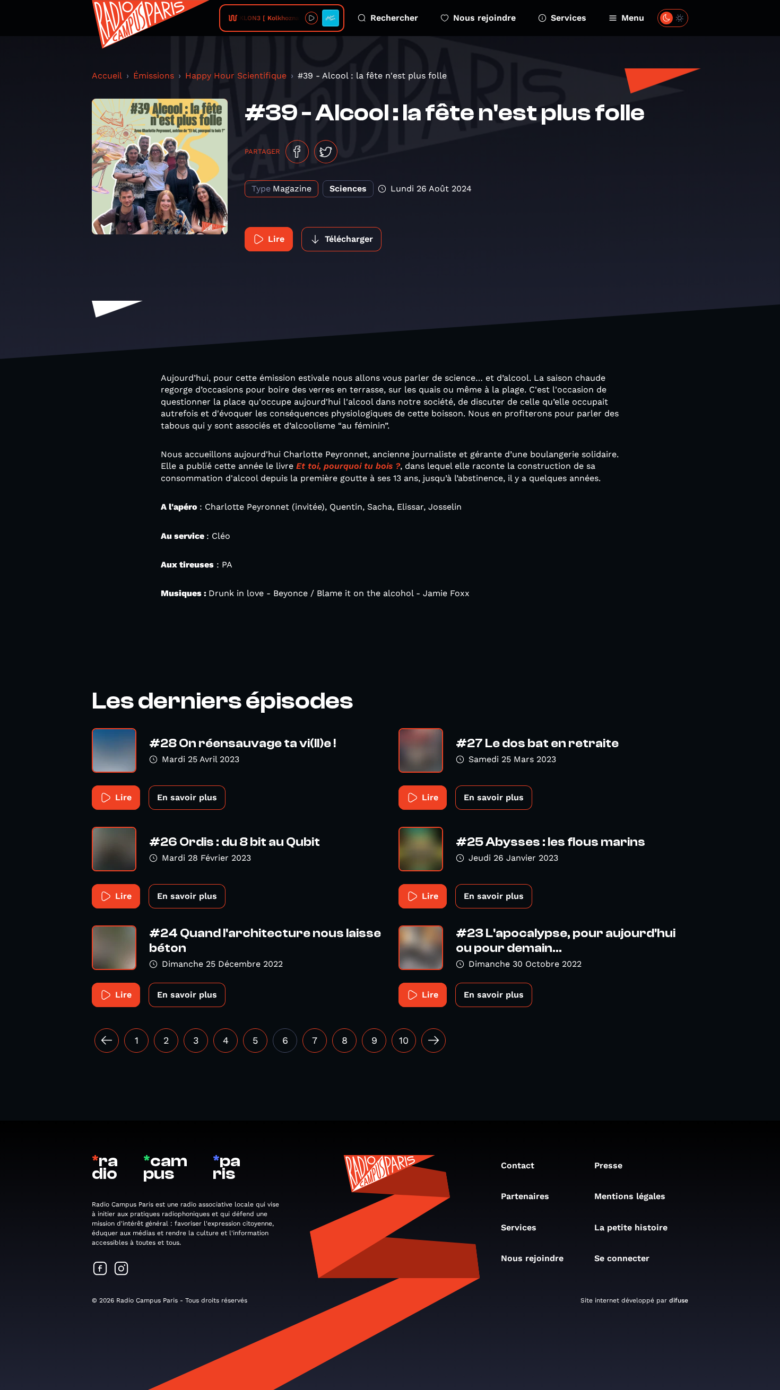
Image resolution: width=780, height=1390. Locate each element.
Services (568, 18)
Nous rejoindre (484, 18)
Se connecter (621, 1258)
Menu (632, 18)
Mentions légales (629, 1196)
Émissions (153, 76)
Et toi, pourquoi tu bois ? (348, 466)
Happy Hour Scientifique (236, 76)
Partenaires (525, 1196)
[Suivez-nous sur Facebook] (100, 1269)
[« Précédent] (106, 1040)
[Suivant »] (433, 1040)
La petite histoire (631, 1227)
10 (404, 1040)
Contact (517, 1165)
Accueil (107, 76)
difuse (678, 1300)
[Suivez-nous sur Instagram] (121, 1269)
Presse (608, 1165)
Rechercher (394, 18)
